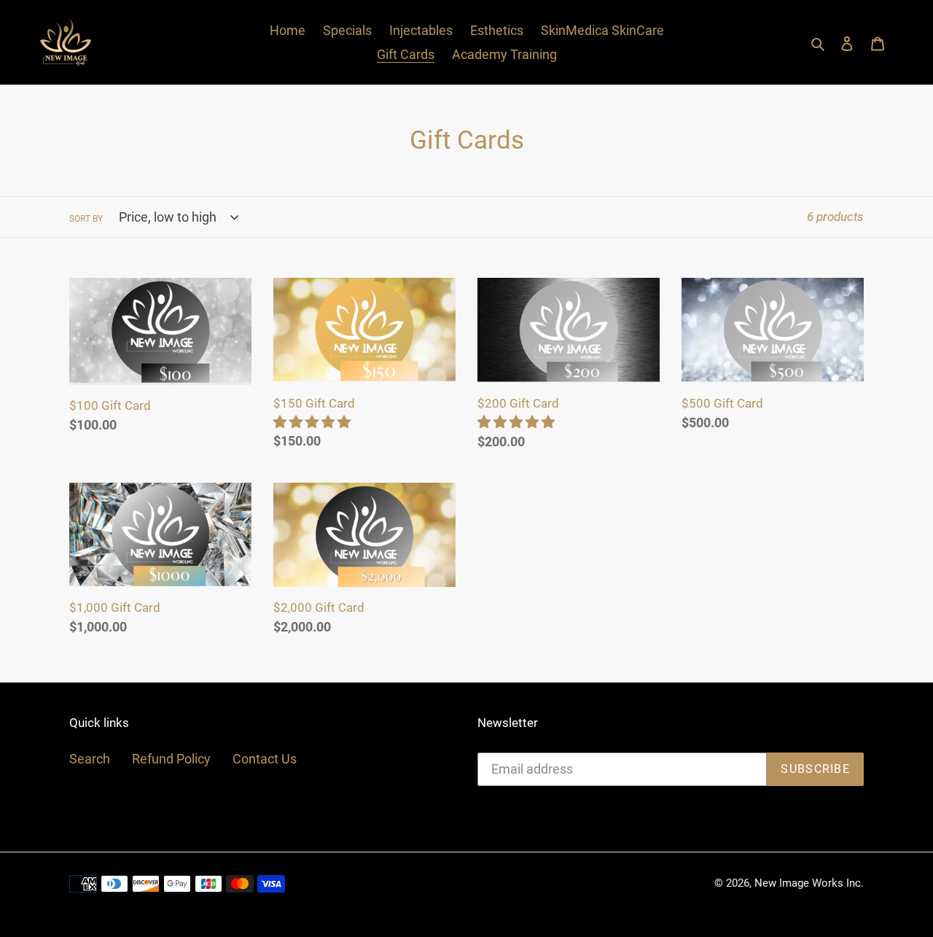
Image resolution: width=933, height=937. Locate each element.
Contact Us (265, 758)
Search (89, 758)
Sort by (86, 219)
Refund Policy (171, 758)
